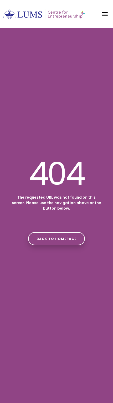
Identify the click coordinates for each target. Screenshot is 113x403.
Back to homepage (56, 239)
